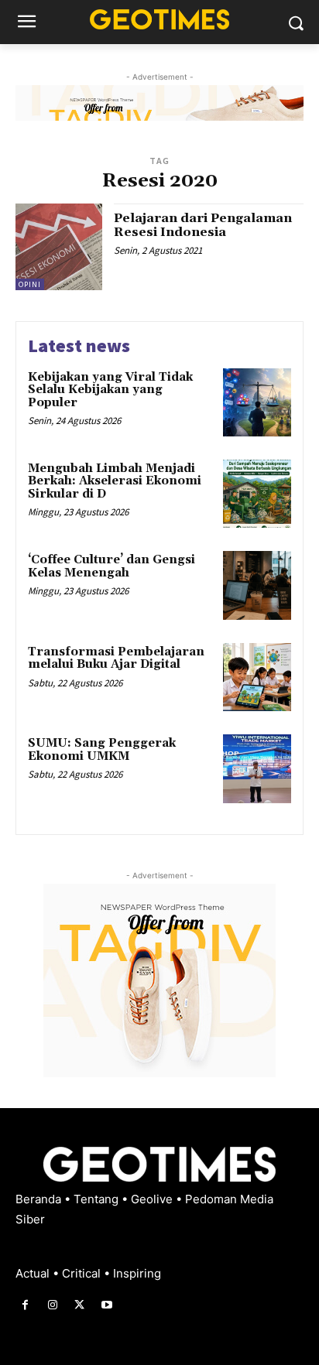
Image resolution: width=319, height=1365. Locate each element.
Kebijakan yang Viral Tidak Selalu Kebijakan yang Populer (110, 390)
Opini (30, 284)
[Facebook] (25, 1305)
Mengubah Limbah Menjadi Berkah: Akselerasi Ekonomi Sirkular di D (114, 481)
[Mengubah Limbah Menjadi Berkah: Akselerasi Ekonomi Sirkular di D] (257, 494)
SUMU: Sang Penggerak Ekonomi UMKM (102, 750)
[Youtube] (107, 1305)
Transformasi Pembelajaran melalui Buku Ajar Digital (116, 658)
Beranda (39, 1199)
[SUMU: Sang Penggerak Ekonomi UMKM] (257, 768)
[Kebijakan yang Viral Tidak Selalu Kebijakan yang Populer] (257, 402)
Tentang (98, 1199)
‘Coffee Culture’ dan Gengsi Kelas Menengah (111, 566)
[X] (79, 1305)
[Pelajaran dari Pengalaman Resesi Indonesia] (58, 247)
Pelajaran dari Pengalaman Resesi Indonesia (203, 225)
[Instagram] (52, 1305)
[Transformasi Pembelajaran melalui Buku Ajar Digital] (257, 677)
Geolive (153, 1199)
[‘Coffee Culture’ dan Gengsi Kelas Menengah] (257, 585)
